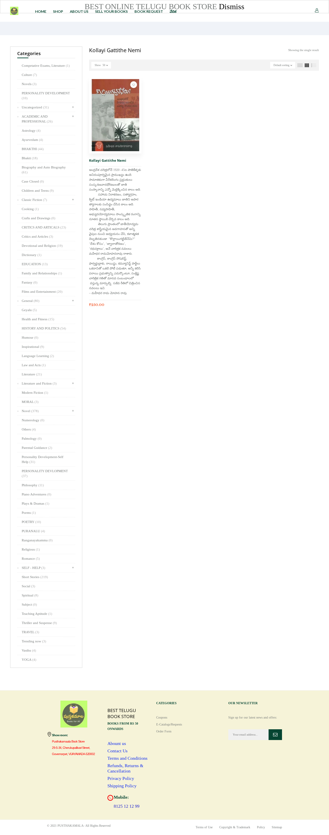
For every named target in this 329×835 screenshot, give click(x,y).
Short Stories (35, 577)
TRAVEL (30, 632)
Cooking (30, 209)
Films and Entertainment (42, 291)
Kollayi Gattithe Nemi (107, 160)
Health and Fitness (38, 319)
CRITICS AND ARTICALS (44, 227)
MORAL (30, 402)
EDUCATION (35, 264)
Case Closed (33, 181)
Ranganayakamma (37, 540)
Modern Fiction (35, 392)
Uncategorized (35, 107)
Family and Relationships (42, 273)
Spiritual (30, 595)
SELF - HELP (33, 568)
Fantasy (29, 282)
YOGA (29, 659)
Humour (30, 337)
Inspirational (33, 347)
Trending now (34, 641)
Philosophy (33, 485)
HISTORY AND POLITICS (44, 328)
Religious (31, 549)
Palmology (32, 438)
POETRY (31, 522)
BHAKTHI (33, 149)
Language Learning (38, 356)
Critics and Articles (37, 236)
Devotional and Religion (42, 245)
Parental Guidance (37, 448)
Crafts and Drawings (38, 218)
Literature (32, 374)
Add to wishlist (133, 84)
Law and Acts (34, 365)
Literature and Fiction (39, 383)
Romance (31, 558)
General (30, 301)
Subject (29, 604)
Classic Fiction (34, 200)
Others (29, 429)
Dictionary (31, 255)
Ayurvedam (32, 140)
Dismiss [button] (231, 6)
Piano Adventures (36, 494)
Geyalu (29, 310)
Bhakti (30, 158)
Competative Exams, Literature (46, 65)
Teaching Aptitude (37, 613)
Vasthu (29, 650)
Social (28, 586)
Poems (29, 512)
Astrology (31, 130)
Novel (30, 411)
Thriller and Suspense (39, 623)
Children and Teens (38, 190)
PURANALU (33, 531)
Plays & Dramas (35, 503)
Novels (29, 84)
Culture (29, 75)
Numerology (33, 420)
